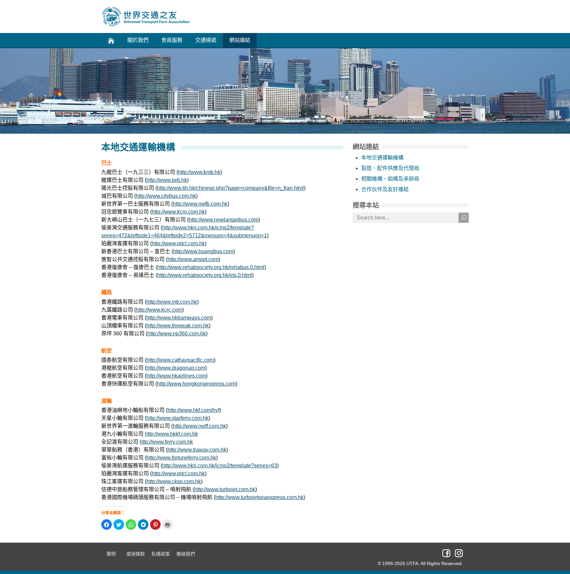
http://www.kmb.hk (199, 172)
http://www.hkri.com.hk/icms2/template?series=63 (219, 465)
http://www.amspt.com (193, 259)
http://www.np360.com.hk (176, 333)
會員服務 (171, 40)
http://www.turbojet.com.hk (224, 489)
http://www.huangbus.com (203, 251)
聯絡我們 (185, 554)
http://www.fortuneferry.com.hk (181, 457)
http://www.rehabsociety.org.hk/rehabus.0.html (210, 267)
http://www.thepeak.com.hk (177, 325)
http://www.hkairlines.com (176, 376)
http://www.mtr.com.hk (171, 302)
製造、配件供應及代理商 (390, 168)
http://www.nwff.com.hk (199, 426)
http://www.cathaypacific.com (180, 360)
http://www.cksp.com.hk (173, 481)
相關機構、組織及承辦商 (390, 179)
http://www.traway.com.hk (197, 450)
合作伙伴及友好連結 (385, 189)
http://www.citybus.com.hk (166, 196)
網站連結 (239, 40)
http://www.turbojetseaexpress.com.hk (259, 497)
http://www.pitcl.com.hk (178, 243)
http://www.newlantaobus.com (223, 219)
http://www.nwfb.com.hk (200, 204)
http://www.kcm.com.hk (178, 212)
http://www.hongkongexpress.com (196, 384)
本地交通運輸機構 (382, 157)
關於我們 (137, 40)
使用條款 (135, 554)
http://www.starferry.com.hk (177, 418)
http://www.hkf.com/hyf (193, 410)
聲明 (111, 554)
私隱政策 (160, 554)
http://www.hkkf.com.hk (171, 434)
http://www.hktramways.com (178, 318)
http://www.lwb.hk (166, 180)
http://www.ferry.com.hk (166, 442)
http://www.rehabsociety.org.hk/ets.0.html (204, 275)
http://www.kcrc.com (159, 310)
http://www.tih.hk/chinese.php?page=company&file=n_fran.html (230, 188)
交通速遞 (205, 40)
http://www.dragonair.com (175, 368)
